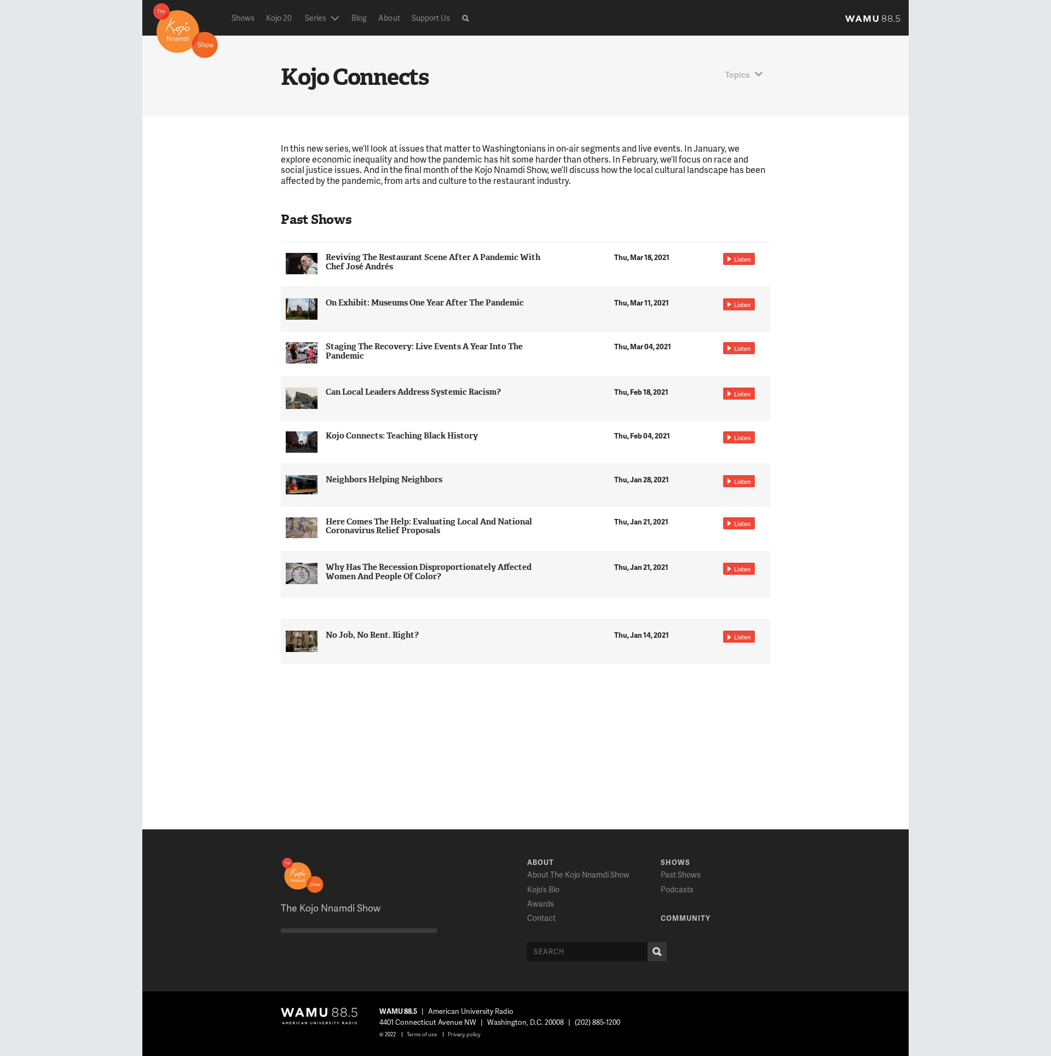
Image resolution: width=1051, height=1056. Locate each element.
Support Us (431, 18)
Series (315, 18)
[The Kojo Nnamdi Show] (185, 29)
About (389, 18)
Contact (541, 918)
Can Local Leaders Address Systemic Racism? (413, 391)
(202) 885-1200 (597, 1022)
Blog (359, 18)
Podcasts (677, 889)
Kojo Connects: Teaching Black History (402, 435)
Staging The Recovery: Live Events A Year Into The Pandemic (424, 351)
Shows (243, 18)
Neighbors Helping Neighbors (384, 479)
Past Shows (681, 874)
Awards (540, 903)
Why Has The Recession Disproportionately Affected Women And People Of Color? (429, 572)
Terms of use (422, 1034)
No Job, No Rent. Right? (372, 635)
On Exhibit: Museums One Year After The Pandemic (425, 302)
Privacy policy (464, 1034)
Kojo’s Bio (543, 889)
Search (657, 951)
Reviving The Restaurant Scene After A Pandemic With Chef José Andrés (433, 262)
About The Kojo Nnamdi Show (578, 874)
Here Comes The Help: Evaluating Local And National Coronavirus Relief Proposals (429, 526)
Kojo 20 (279, 18)
